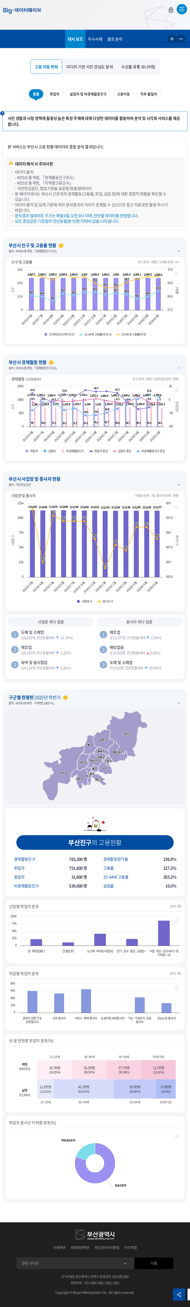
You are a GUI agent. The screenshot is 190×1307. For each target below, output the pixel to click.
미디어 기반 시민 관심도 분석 (89, 67)
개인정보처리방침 (106, 1247)
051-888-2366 (94, 1282)
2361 (116, 1282)
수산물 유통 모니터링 (138, 67)
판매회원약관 (80, 1247)
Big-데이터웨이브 (22, 10)
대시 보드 (75, 39)
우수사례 (95, 39)
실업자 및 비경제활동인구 (88, 93)
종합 (36, 93)
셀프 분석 (114, 39)
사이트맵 (130, 1247)
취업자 (54, 93)
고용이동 (123, 93)
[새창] (95, 1235)
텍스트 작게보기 (181, 39)
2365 (108, 1282)
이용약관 (59, 1247)
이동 (153, 1263)
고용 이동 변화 (46, 67)
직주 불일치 (148, 93)
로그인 (171, 9)
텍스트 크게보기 (172, 39)
